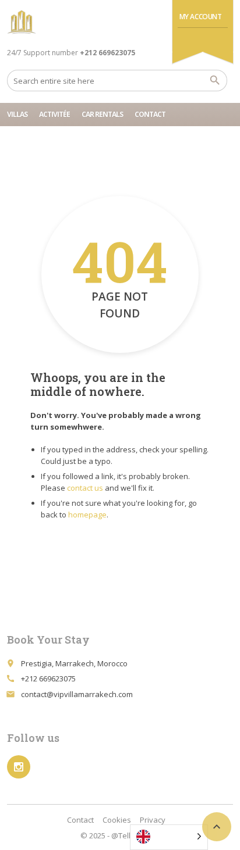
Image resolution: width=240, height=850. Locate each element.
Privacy (152, 820)
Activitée (54, 114)
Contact (150, 114)
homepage (87, 514)
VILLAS (17, 114)
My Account (200, 17)
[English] (169, 837)
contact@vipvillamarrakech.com (77, 694)
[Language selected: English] (173, 837)
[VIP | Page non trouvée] (21, 23)
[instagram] (18, 766)
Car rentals (102, 114)
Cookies (117, 820)
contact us (85, 488)
